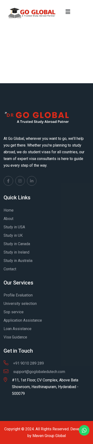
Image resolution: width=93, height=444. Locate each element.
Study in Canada (17, 244)
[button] (68, 11)
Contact (10, 269)
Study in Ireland (16, 252)
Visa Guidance (15, 337)
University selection (20, 303)
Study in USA (14, 227)
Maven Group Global (49, 435)
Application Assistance (23, 320)
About (8, 218)
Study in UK (13, 235)
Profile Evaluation (18, 295)
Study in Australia (18, 260)
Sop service (14, 312)
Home (9, 210)
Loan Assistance (17, 328)
